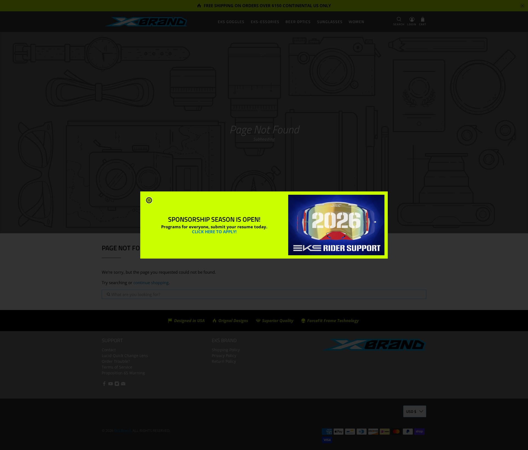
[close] (149, 200)
